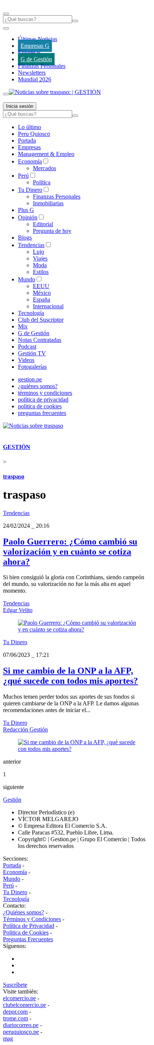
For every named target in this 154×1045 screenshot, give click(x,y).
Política (41, 182)
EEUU (41, 286)
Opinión (27, 217)
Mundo (26, 279)
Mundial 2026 (34, 79)
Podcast (27, 346)
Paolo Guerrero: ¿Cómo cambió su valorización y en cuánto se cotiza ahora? (70, 552)
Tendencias (31, 245)
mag (8, 1038)
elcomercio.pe (19, 998)
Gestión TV (32, 353)
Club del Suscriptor (41, 319)
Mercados (44, 168)
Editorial (43, 224)
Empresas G (35, 46)
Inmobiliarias (48, 203)
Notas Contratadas (39, 340)
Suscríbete (15, 985)
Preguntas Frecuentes (28, 939)
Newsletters (32, 72)
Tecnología (31, 313)
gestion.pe (30, 379)
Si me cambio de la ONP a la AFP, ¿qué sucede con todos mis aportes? (70, 676)
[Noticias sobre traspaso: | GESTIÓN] (55, 92)
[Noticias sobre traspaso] (33, 425)
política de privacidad (43, 399)
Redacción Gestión (25, 729)
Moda (40, 265)
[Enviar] (75, 21)
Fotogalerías (32, 367)
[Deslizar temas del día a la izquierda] (6, 28)
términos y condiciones (45, 393)
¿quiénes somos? (38, 386)
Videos (26, 360)
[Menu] (6, 14)
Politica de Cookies (26, 932)
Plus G (26, 210)
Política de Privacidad (28, 926)
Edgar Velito (18, 610)
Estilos (41, 272)
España (41, 299)
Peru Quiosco (34, 134)
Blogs (25, 237)
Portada (27, 140)
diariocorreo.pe (20, 1025)
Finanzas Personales (41, 66)
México (42, 293)
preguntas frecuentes (42, 413)
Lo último (29, 127)
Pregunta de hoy (52, 231)
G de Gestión (36, 59)
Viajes (40, 258)
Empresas (29, 52)
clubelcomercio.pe (24, 1005)
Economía (30, 161)
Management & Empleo (46, 154)
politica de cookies (40, 406)
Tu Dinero (30, 190)
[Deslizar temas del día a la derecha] (6, 94)
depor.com (15, 1011)
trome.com (15, 1018)
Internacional (48, 306)
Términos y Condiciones (32, 919)
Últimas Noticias (37, 39)
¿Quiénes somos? (23, 912)
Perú (23, 175)
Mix (23, 326)
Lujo (38, 252)
